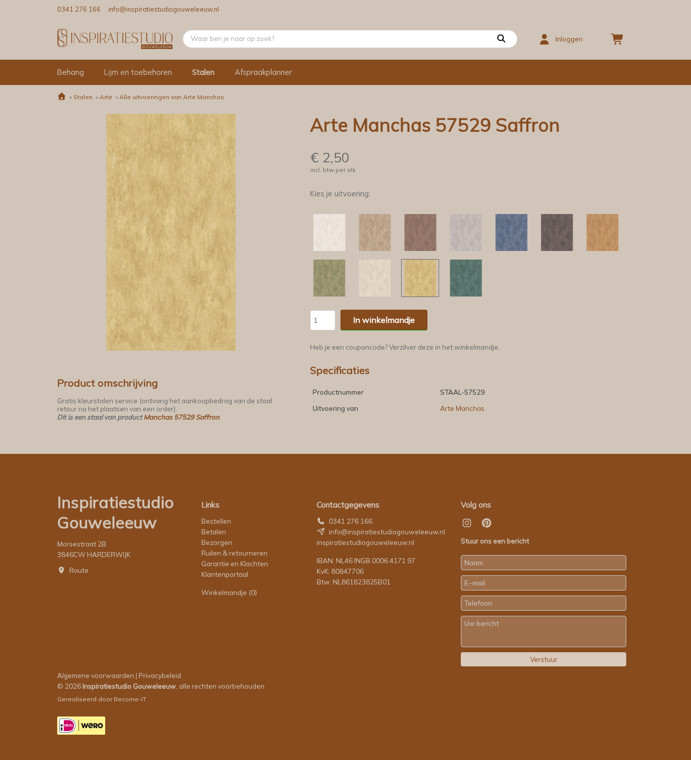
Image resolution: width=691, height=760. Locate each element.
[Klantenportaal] (544, 39)
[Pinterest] (487, 523)
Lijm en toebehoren (138, 72)
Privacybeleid (160, 675)
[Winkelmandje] (617, 39)
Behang (70, 72)
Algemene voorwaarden (95, 675)
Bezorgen (216, 542)
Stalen (203, 72)
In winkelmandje (384, 320)
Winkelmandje (229, 592)
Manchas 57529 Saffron (182, 417)
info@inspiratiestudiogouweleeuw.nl (163, 9)
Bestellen (216, 521)
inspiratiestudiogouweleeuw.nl (365, 542)
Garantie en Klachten (235, 564)
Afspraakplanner (263, 72)
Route (79, 570)
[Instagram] (467, 523)
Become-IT (130, 699)
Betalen (213, 532)
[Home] (61, 97)
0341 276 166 (79, 9)
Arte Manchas (462, 408)
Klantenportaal (224, 574)
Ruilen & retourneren (234, 553)
